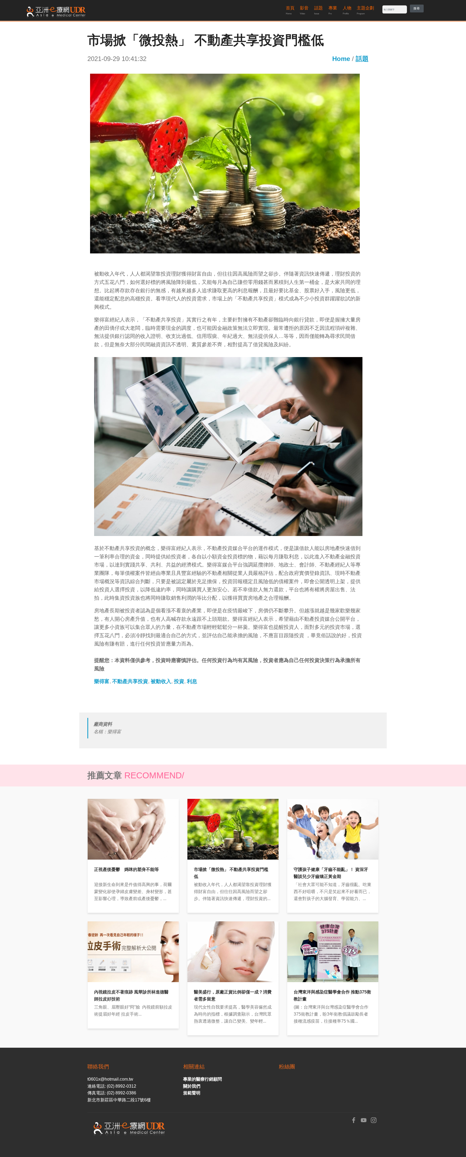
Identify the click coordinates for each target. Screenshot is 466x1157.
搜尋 (416, 8)
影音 (304, 10)
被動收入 (161, 681)
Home (341, 58)
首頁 (290, 10)
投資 (179, 681)
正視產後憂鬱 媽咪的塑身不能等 (126, 869)
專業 (332, 10)
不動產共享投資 (130, 681)
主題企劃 (365, 10)
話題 (318, 10)
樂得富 (101, 681)
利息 (192, 681)
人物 (347, 10)
